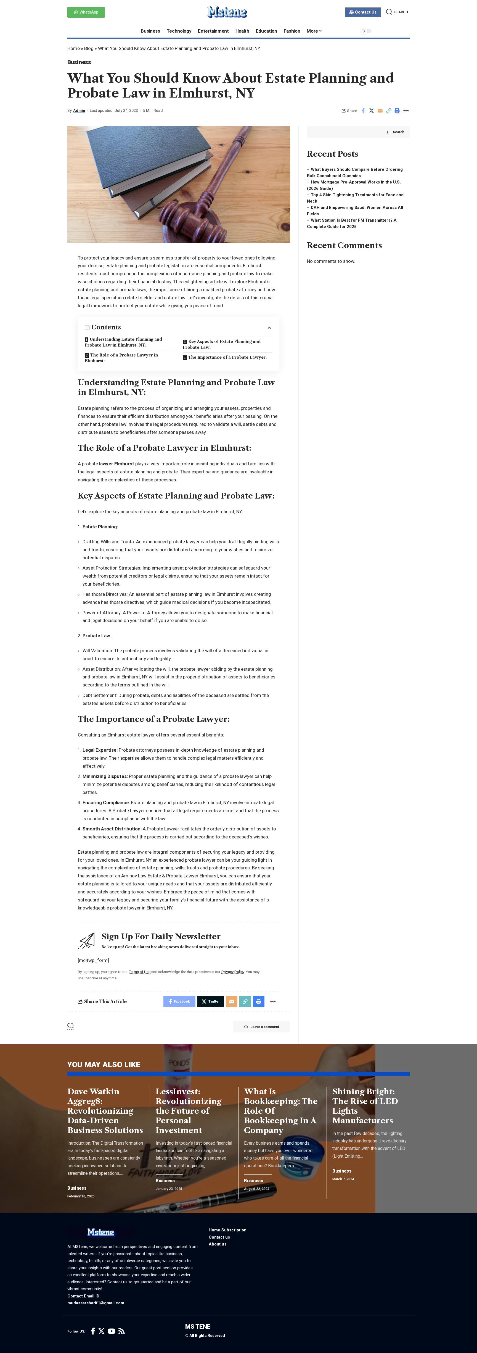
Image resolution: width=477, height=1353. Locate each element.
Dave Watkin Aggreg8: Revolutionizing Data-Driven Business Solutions (105, 1111)
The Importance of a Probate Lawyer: (227, 357)
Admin (79, 110)
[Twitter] (101, 1331)
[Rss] (121, 1331)
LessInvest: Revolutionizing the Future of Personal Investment (188, 1111)
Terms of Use (139, 971)
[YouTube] (111, 1331)
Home (73, 48)
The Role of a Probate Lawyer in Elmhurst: (121, 358)
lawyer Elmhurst (116, 463)
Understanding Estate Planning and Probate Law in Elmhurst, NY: (123, 342)
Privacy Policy (232, 971)
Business (79, 62)
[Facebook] (93, 1331)
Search (398, 132)
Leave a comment (264, 1027)
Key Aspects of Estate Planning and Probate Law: (222, 344)
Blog (89, 48)
